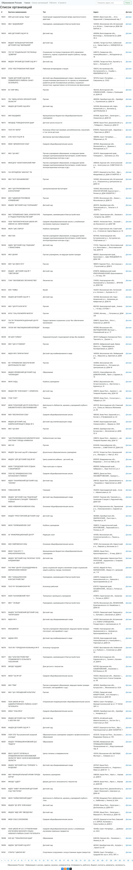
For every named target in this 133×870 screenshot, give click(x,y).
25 (98, 860)
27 (107, 860)
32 (128, 860)
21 (80, 860)
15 (56, 860)
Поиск (127, 3)
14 (52, 860)
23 (89, 860)
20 (76, 860)
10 (36, 860)
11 (39, 860)
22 (85, 860)
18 (68, 860)
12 (43, 860)
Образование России (12, 3)
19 (72, 860)
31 (124, 860)
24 (94, 860)
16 (60, 860)
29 (115, 860)
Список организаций (40, 3)
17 (64, 860)
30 (120, 860)
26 (102, 860)
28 (111, 860)
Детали (128, 17)
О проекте (62, 3)
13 (47, 860)
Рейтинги (53, 3)
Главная (27, 3)
